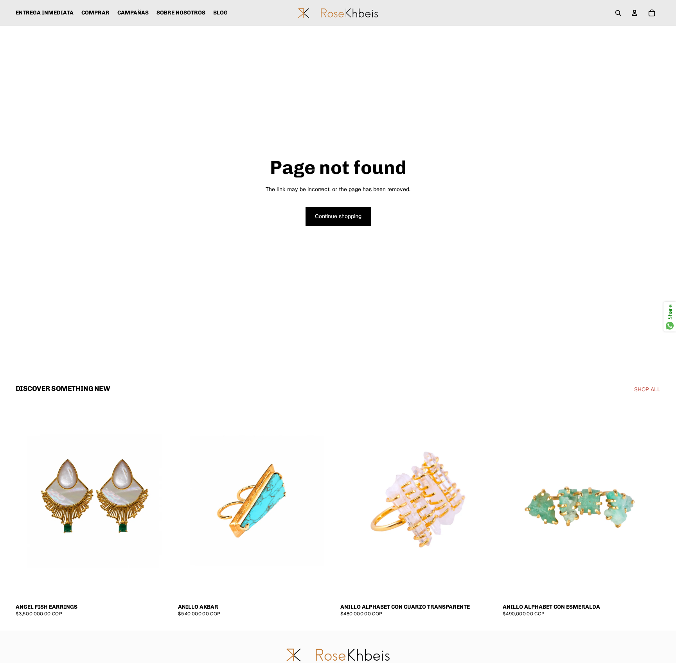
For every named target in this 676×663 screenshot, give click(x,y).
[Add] (323, 587)
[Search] (618, 13)
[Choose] (161, 587)
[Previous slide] (27, 500)
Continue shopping (338, 216)
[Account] (634, 13)
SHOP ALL (647, 389)
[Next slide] (161, 500)
